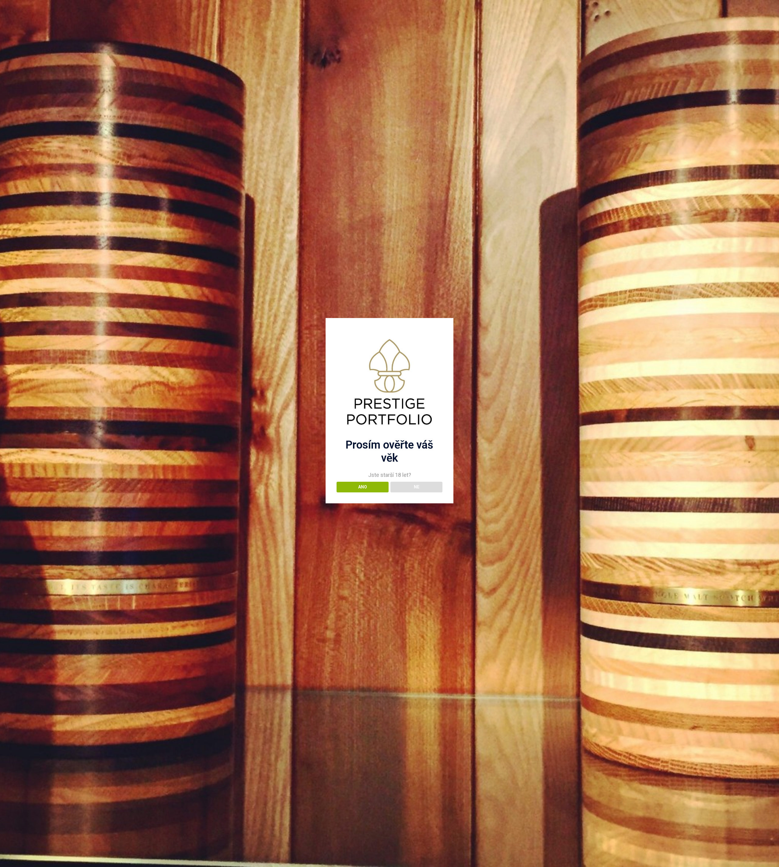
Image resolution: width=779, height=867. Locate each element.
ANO (362, 486)
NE (416, 486)
